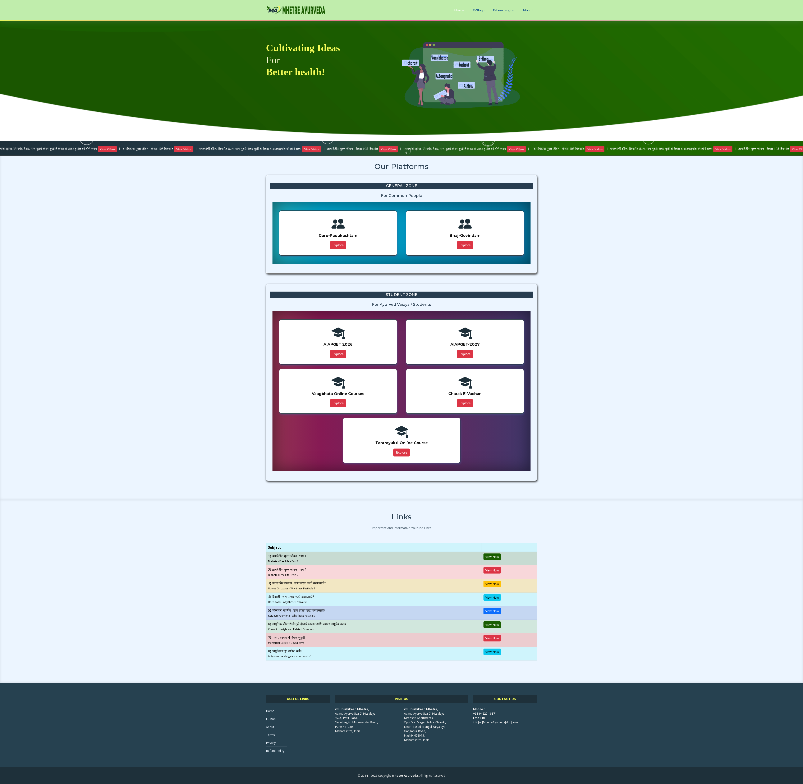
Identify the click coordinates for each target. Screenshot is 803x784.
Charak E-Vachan (465, 393)
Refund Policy (275, 751)
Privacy (271, 743)
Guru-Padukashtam (338, 235)
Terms (270, 735)
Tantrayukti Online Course (401, 443)
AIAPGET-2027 (465, 344)
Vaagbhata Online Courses (338, 393)
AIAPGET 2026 (338, 344)
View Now (492, 557)
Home (459, 10)
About (528, 10)
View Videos (70, 149)
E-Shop (479, 10)
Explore (338, 245)
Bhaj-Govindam (465, 235)
